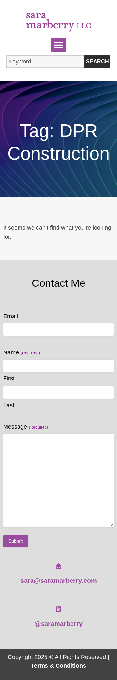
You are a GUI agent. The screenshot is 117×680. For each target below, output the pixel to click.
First (9, 378)
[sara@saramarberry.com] (58, 566)
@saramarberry (58, 623)
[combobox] (45, 61)
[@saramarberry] (58, 609)
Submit (15, 541)
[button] (58, 45)
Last (8, 405)
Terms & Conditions (58, 665)
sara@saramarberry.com (58, 580)
